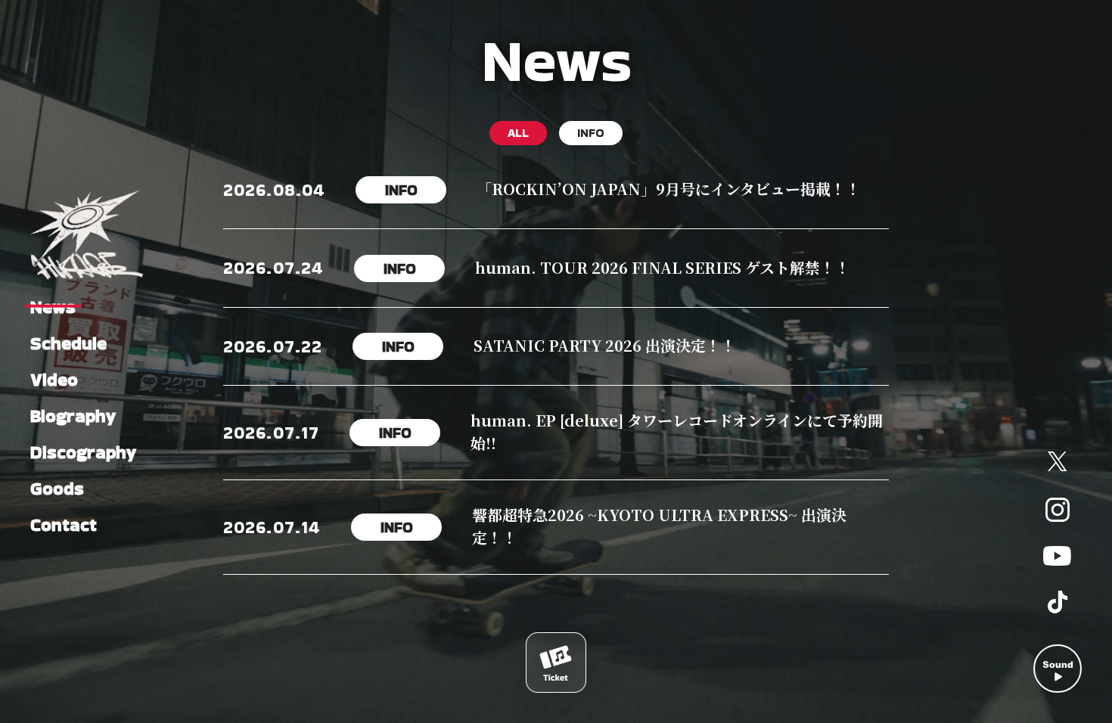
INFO (590, 132)
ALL (518, 132)
